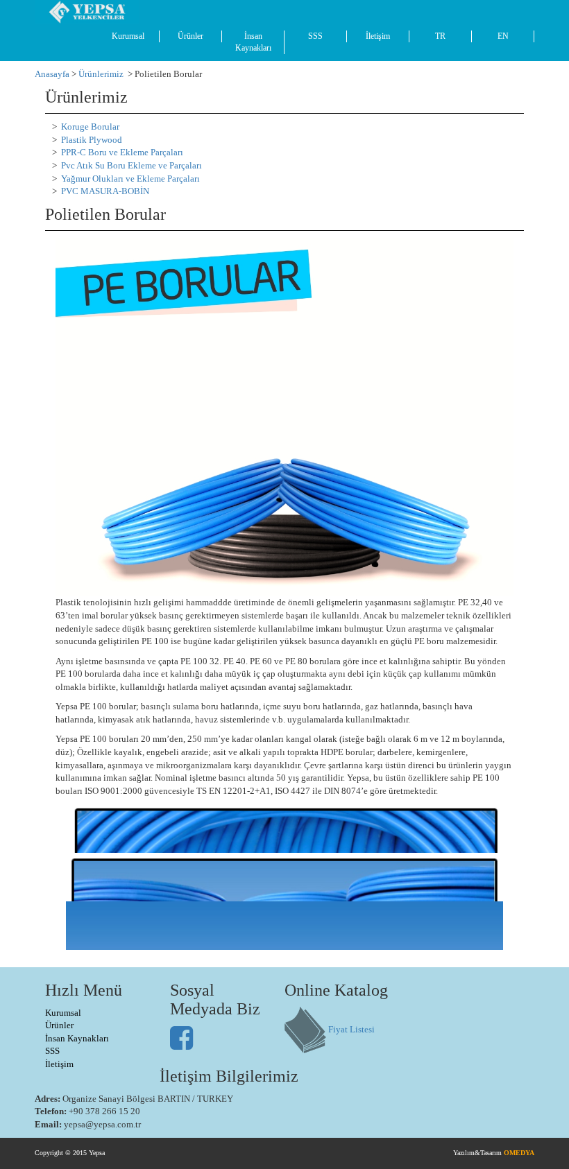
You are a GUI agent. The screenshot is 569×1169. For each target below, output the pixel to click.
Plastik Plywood (91, 140)
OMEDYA (519, 1153)
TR (440, 36)
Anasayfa (52, 74)
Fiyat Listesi (351, 1028)
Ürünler (190, 36)
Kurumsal (128, 36)
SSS (315, 36)
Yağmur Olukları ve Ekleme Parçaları (130, 178)
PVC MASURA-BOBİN (105, 191)
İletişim (378, 36)
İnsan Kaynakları (253, 42)
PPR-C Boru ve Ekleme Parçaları (122, 152)
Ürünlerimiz (101, 74)
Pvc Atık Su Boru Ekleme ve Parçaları (131, 165)
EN (503, 36)
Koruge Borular (90, 126)
